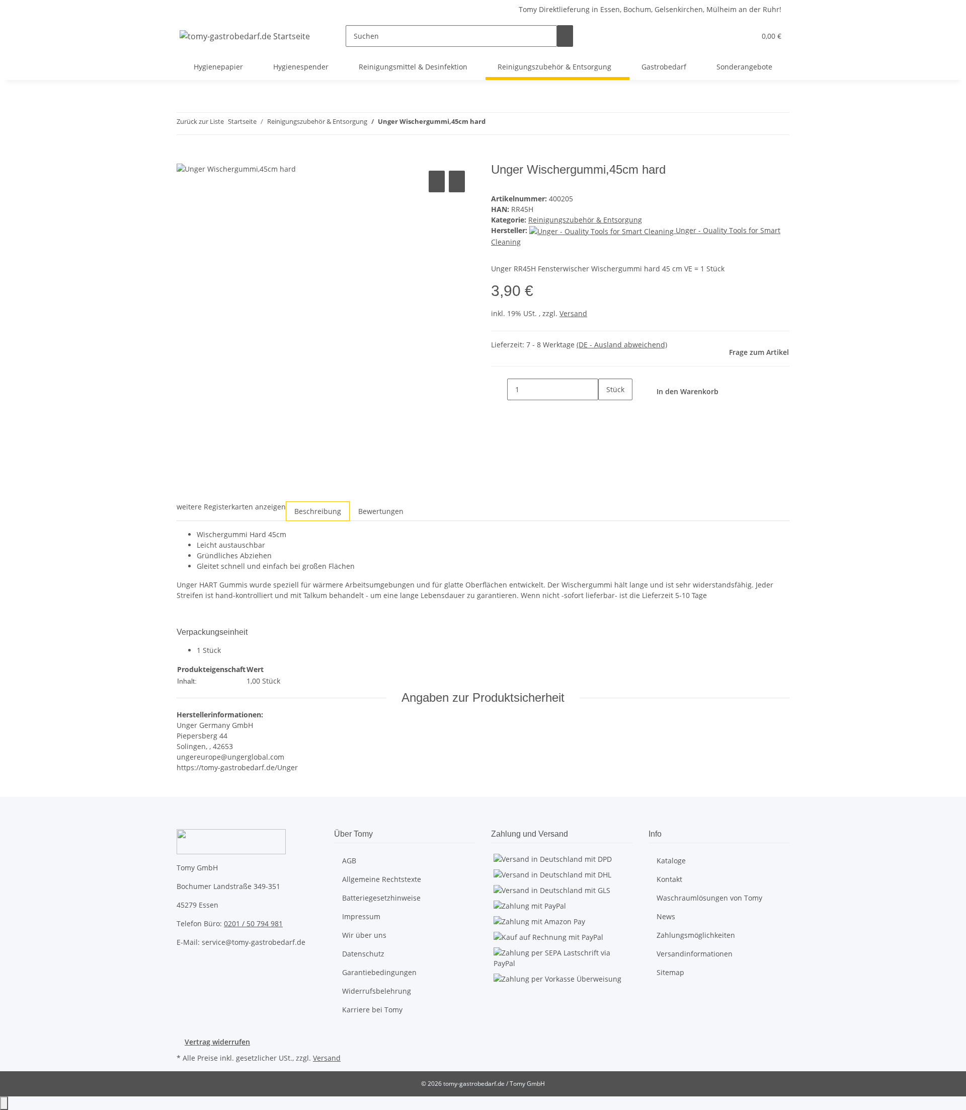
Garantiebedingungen (379, 972)
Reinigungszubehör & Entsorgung (585, 220)
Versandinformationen (695, 953)
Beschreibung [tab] (317, 511)
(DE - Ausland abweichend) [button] (622, 344)
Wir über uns (364, 935)
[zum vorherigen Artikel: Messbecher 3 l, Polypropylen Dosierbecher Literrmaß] (494, 123)
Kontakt (669, 879)
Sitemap (670, 972)
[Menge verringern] (499, 389)
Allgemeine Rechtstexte (381, 879)
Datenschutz (363, 953)
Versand (573, 313)
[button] (727, 36)
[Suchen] (565, 36)
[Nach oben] (4, 1103)
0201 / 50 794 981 (253, 923)
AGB (349, 860)
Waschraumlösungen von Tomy (709, 898)
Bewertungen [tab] (381, 511)
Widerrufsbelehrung (376, 991)
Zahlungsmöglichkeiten (696, 935)
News (666, 916)
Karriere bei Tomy (372, 1009)
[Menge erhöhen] (606, 411)
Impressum (361, 916)
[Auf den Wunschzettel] (457, 181)
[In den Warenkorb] (185, 157)
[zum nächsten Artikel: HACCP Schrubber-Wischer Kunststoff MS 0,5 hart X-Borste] (512, 123)
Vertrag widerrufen (217, 1042)
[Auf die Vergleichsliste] (437, 181)
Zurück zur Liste (200, 121)
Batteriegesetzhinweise (381, 898)
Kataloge (671, 860)
